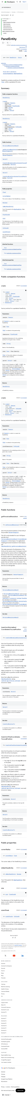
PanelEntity (13, 57)
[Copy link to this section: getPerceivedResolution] (2, 519)
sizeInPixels (6, 232)
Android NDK (4, 1048)
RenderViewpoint (7, 151)
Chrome (3, 1074)
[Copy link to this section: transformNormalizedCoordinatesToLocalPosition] (2, 632)
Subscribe (20, 1090)
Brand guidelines (15, 1086)
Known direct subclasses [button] (12, 72)
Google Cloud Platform (6, 1079)
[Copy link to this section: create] (7, 286)
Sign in (24, 1)
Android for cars (5, 1009)
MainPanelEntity (18, 73)
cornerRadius (6, 196)
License (8, 1086)
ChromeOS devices (5, 1007)
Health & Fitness (5, 989)
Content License (18, 945)
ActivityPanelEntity (8, 73)
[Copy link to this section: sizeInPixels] (10, 910)
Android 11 (3, 1033)
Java (25, 51)
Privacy (3, 994)
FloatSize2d (15, 106)
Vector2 (13, 164)
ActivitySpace (16, 369)
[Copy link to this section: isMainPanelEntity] (14, 868)
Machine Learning (5, 986)
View (3, 82)
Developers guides (5, 1041)
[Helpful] (10, 15)
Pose (10, 109)
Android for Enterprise (6, 966)
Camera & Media (5, 991)
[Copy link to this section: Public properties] (17, 843)
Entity (20, 57)
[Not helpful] (13, 15)
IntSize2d (18, 127)
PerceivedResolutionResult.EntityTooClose (15, 601)
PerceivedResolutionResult (10, 146)
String (10, 107)
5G (2, 996)
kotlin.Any (3, 63)
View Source (22, 47)
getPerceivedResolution (10, 149)
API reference (6, 7)
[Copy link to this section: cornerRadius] (11, 850)
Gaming (3, 984)
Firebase (3, 1076)
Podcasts (3, 978)
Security (3, 968)
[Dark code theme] (26, 56)
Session (12, 103)
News (2, 973)
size (4, 218)
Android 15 (3, 1023)
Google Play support (6, 1060)
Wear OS (3, 1005)
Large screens (4, 1002)
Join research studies (6, 1062)
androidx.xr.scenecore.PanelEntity (15, 67)
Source (3, 970)
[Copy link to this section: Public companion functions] (2, 279)
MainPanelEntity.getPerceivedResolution (14, 546)
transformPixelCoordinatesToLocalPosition (15, 176)
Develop (13, 12)
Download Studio (5, 1046)
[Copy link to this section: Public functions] (16, 510)
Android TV (3, 1012)
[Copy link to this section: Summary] (10, 88)
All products (4, 1081)
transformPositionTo (9, 724)
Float (4, 192)
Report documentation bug (7, 1057)
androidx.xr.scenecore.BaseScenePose (12, 64)
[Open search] (17, 2)
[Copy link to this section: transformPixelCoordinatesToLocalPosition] (13, 739)
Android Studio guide (6, 1039)
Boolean (5, 202)
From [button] (12, 253)
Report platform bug (6, 1055)
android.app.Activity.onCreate (11, 681)
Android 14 (3, 1025)
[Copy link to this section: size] (5, 888)
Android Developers (5, 12)
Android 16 (3, 1021)
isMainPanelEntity (8, 206)
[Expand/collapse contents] (10, 19)
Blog (2, 975)
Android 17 (3, 1018)
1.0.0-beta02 (24, 49)
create (5, 101)
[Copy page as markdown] (7, 43)
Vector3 (5, 159)
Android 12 (3, 1030)
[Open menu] (2, 2)
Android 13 (3, 1028)
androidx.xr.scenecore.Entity (12, 66)
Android (3, 963)
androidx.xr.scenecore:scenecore (19, 45)
